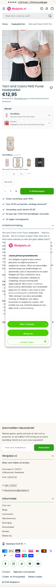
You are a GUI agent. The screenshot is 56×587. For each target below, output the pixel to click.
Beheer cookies (35, 577)
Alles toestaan (27, 324)
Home (5, 24)
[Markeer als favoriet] (51, 88)
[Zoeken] (50, 16)
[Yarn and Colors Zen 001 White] (7, 162)
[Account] (46, 8)
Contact (6, 572)
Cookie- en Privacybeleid (13, 577)
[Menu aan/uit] (3, 8)
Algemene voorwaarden (24, 572)
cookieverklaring (26, 308)
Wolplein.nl (14, 582)
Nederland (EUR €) (14, 544)
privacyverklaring (16, 293)
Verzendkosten (20, 98)
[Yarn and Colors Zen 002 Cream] (18, 162)
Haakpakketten (18, 24)
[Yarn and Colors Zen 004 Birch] (29, 162)
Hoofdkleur (11, 155)
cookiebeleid (32, 293)
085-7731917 (10, 485)
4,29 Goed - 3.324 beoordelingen (32, 2)
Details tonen (27, 342)
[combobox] (28, 16)
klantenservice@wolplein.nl (16, 490)
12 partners (38, 284)
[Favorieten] (42, 8)
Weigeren (28, 334)
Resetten (8, 182)
